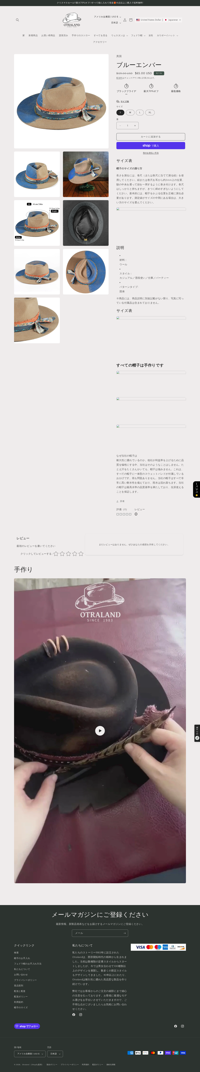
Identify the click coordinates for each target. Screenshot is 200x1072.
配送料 (119, 78)
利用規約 (85, 1065)
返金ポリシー (52, 1065)
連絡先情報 (111, 1065)
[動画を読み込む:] (100, 730)
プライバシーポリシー (70, 1065)
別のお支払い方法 (151, 153)
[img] (123, 514)
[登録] (124, 933)
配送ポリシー (97, 1065)
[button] (17, 20)
